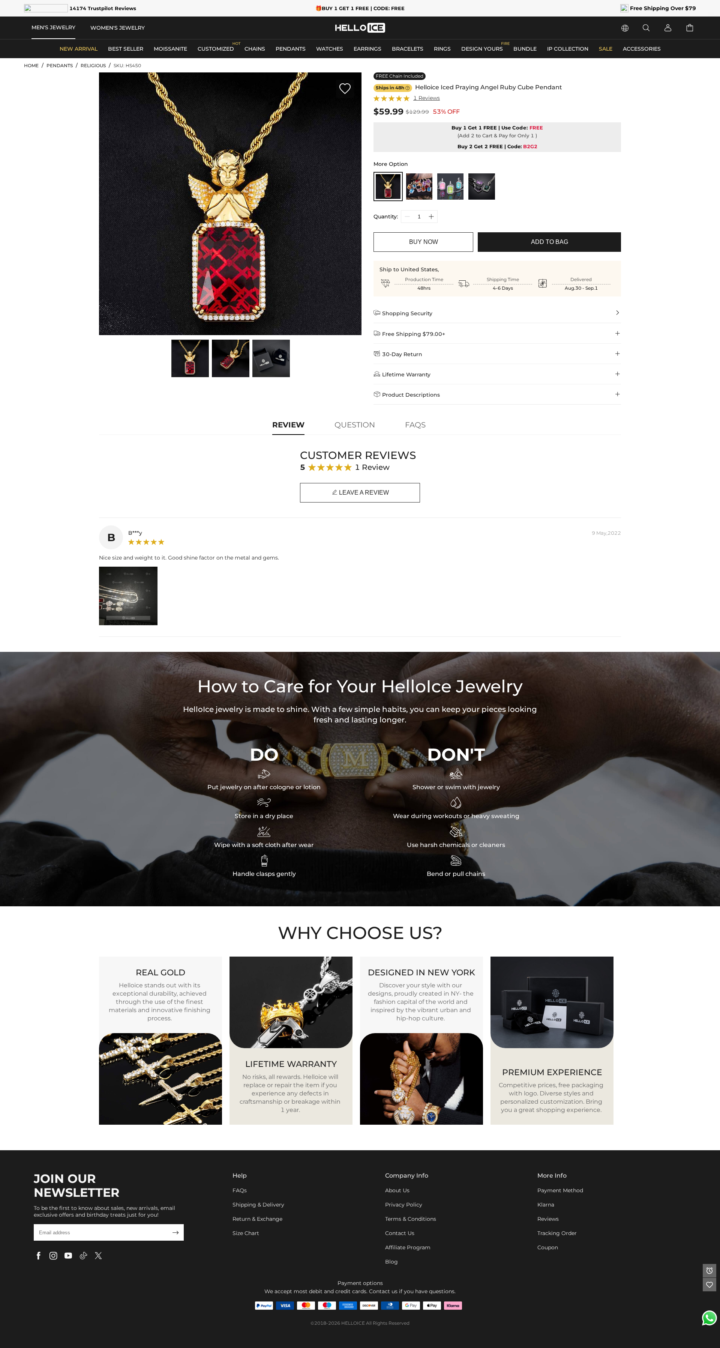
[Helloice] (360, 28)
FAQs (239, 1190)
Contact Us (399, 1233)
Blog (391, 1261)
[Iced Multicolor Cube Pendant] (419, 186)
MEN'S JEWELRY (53, 27)
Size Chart (245, 1233)
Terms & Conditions (410, 1219)
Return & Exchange (257, 1219)
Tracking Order (557, 1233)
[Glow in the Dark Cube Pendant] (481, 186)
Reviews (548, 1219)
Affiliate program (407, 1247)
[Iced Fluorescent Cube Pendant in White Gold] (450, 186)
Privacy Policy (403, 1204)
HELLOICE (353, 1323)
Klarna (545, 1204)
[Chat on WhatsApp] (709, 1317)
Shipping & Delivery (258, 1204)
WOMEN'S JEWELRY (117, 27)
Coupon (547, 1247)
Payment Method (560, 1190)
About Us (397, 1190)
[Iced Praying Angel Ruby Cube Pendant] (388, 186)
